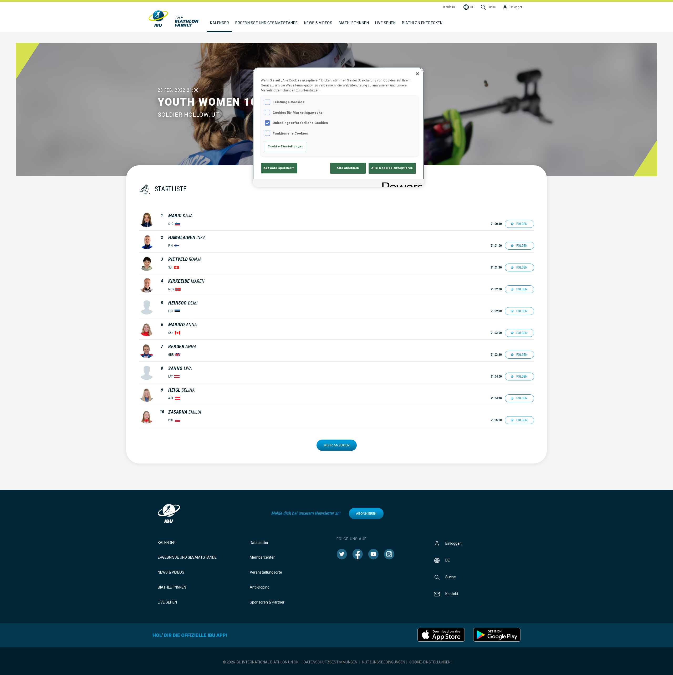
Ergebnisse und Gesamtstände (187, 557)
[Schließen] (417, 74)
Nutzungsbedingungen (383, 662)
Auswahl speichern (279, 168)
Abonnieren (366, 514)
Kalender (167, 542)
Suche (450, 577)
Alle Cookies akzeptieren (392, 168)
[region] (338, 127)
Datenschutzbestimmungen (330, 662)
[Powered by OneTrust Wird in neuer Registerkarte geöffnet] (401, 183)
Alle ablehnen (348, 168)
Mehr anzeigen (337, 445)
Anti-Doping (259, 587)
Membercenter (262, 557)
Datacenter (259, 542)
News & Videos (171, 572)
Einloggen (453, 543)
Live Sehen (385, 23)
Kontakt (451, 593)
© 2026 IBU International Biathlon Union (261, 662)
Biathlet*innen (172, 587)
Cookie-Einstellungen (430, 662)
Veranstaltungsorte (266, 572)
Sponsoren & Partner (267, 602)
